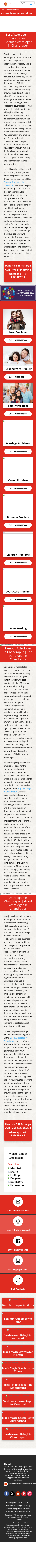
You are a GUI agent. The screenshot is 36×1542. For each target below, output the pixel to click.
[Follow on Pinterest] (23, 1493)
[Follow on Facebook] (6, 1493)
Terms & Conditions (21, 1518)
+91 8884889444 (12, 9)
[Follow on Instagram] (29, 1493)
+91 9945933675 (22, 1511)
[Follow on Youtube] (18, 1493)
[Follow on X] (12, 1493)
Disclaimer (9, 1515)
